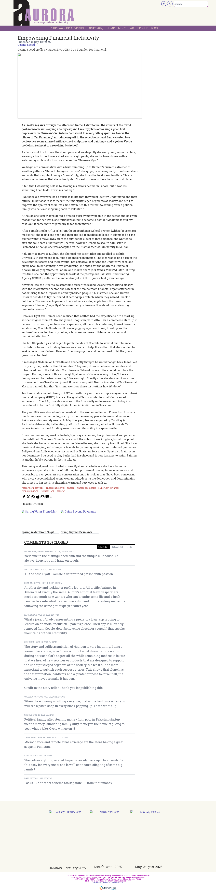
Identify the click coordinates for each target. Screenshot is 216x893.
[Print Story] (38, 497)
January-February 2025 (67, 868)
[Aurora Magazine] (44, 13)
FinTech (70, 488)
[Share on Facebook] (24, 497)
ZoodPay (61, 491)
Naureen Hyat (47, 491)
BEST (130, 547)
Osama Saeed (26, 44)
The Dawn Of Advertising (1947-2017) (77, 28)
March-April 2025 (108, 867)
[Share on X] (28, 497)
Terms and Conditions (101, 882)
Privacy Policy (117, 882)
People (142, 28)
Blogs (155, 28)
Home (111, 28)
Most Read (126, 28)
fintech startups (30, 491)
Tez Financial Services (33, 488)
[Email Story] (42, 497)
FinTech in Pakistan (55, 488)
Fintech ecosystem (86, 488)
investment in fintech (108, 488)
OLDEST (103, 547)
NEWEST (117, 547)
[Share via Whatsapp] (33, 497)
